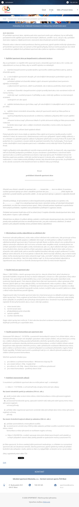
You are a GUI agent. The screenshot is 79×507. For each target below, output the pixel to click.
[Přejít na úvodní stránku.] (6, 11)
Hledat (2, 2)
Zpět (4, 463)
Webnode (46, 502)
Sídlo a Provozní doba (65, 10)
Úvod (44, 10)
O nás (51, 10)
